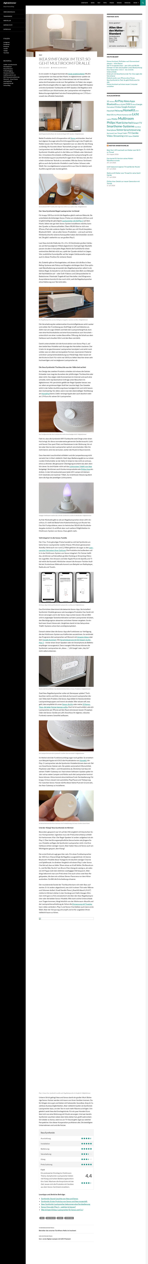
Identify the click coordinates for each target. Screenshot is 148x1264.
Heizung (118, 110)
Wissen (119, 2)
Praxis (112, 2)
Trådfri (124, 133)
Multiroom (51, 1218)
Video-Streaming (115, 136)
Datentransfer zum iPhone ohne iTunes (121, 78)
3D (108, 101)
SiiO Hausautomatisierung (11, 77)
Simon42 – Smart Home (10, 79)
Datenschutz (7, 25)
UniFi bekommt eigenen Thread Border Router (123, 167)
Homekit (83, 760)
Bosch (118, 104)
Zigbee (130, 136)
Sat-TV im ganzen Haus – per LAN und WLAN (123, 65)
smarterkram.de (8, 83)
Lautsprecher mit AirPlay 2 (72, 221)
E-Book (134, 104)
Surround (110, 133)
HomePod (46, 393)
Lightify (109, 119)
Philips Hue (85, 469)
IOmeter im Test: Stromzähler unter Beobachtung (124, 68)
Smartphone (111, 130)
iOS (112, 115)
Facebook (6, 44)
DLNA (123, 104)
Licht (135, 114)
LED (130, 115)
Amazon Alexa (83, 637)
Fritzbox (118, 107)
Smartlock (138, 127)
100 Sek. (112, 101)
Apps (132, 101)
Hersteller (7, 20)
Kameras (125, 115)
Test (98, 2)
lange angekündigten (76, 74)
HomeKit (129, 110)
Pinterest (6, 46)
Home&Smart (7, 66)
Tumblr (5, 48)
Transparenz (7, 16)
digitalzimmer (9, 3)
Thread (119, 133)
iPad (115, 115)
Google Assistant (49, 640)
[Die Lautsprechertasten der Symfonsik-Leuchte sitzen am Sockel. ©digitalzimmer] (66, 735)
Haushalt (110, 111)
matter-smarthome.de (119, 146)
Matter (115, 119)
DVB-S (129, 104)
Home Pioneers (8, 69)
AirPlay (119, 101)
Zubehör (136, 136)
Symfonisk (69, 1218)
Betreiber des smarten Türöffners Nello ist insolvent (57, 1229)
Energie (139, 104)
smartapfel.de (7, 81)
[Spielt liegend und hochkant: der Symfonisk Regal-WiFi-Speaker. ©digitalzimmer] (66, 116)
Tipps (105, 2)
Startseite (84, 2)
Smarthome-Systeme (120, 126)
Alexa (127, 101)
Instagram (6, 42)
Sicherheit (127, 122)
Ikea (42, 1218)
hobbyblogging (8, 71)
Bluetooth (112, 104)
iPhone (119, 115)
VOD (126, 136)
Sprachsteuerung (131, 129)
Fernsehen (110, 107)
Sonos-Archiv (67, 704)
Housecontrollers (8, 73)
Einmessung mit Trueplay (82, 904)
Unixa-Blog (6, 85)
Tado (115, 133)
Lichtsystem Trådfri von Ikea (80, 466)
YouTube (6, 53)
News (92, 2)
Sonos (73, 138)
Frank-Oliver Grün (59, 68)
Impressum (7, 29)
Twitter (5, 51)
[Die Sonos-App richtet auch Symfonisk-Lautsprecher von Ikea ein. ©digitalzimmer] (66, 587)
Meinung (127, 2)
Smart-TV (137, 123)
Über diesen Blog (9, 12)
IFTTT (137, 111)
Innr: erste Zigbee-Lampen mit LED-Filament (55, 1237)
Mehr (135, 2)
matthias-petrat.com (9, 75)
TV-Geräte (133, 133)
